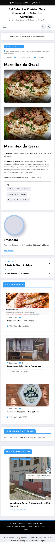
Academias (9, 459)
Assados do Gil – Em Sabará (20, 320)
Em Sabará (13, 524)
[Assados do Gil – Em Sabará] (27, 304)
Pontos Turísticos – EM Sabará (16, 526)
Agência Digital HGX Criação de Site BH (36, 537)
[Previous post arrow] (49, 263)
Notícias (21, 524)
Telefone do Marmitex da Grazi (18, 200)
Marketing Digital (38, 540)
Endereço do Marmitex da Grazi (15, 51)
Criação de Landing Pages (20, 540)
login (21, 437)
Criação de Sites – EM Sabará (18, 265)
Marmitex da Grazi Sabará (33, 51)
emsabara (9, 58)
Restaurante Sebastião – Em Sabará (24, 366)
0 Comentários (41, 58)
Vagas (30, 526)
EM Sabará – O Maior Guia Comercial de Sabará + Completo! (27, 13)
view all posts (9, 250)
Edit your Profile (39, 245)
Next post (8, 270)
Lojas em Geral (19, 459)
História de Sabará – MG (35, 524)
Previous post (10, 261)
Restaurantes (18, 47)
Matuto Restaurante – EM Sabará (23, 411)
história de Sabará (13, 161)
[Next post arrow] (49, 273)
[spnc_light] (49, 26)
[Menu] (5, 26)
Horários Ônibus (40, 526)
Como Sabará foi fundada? (17, 273)
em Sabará (34, 153)
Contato (26, 529)
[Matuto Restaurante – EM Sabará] (27, 395)
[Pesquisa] (43, 27)
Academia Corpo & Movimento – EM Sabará (24, 505)
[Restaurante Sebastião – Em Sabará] (27, 349)
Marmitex (8, 47)
